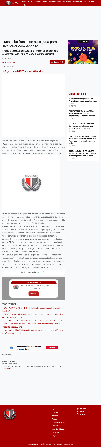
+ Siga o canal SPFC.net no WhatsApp (23, 71)
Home (54, 409)
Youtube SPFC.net (58, 429)
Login (24, 5)
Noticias (55, 412)
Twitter (81, 411)
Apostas (55, 416)
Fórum (54, 419)
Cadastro (55, 432)
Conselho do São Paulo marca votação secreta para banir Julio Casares (33, 320)
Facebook (82, 408)
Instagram (82, 414)
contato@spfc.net (58, 422)
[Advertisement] (50, 22)
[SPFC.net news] (34, 348)
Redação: (8, 62)
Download (33, 294)
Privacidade (56, 426)
